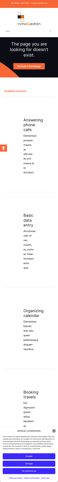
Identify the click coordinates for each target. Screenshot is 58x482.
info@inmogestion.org (39, 3)
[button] (3, 148)
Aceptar (29, 456)
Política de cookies (15, 478)
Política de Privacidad (32, 478)
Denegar (29, 463)
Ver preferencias (29, 471)
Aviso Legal (45, 478)
